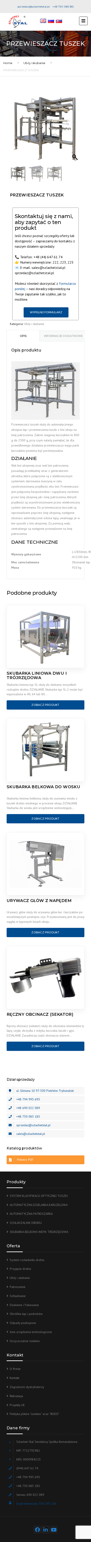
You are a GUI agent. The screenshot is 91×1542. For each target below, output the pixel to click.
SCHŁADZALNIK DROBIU (26, 1223)
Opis (23, 336)
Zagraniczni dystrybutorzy (27, 1387)
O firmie (15, 1369)
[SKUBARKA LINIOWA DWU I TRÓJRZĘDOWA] (45, 636)
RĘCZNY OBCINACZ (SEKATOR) (40, 1014)
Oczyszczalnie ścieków (25, 1341)
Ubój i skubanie (34, 63)
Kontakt (14, 1378)
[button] (75, 130)
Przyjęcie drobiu (20, 1269)
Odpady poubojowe (23, 1323)
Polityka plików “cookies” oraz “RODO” (34, 1414)
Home (7, 63)
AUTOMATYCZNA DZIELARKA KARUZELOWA (39, 1205)
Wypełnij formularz (46, 312)
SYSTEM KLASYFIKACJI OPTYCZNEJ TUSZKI (39, 1196)
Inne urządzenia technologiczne (31, 1332)
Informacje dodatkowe (63, 336)
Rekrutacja (16, 1396)
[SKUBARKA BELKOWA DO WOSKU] (45, 750)
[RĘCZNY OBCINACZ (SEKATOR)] (45, 977)
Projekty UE (17, 1405)
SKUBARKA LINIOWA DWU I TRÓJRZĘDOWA (37, 675)
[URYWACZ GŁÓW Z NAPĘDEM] (45, 863)
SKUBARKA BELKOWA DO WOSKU (43, 787)
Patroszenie (17, 1287)
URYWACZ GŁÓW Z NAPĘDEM (39, 900)
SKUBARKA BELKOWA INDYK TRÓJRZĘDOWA (39, 1232)
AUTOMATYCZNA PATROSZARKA (31, 1214)
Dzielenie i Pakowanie (24, 1305)
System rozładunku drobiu (27, 1260)
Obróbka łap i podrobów (26, 1314)
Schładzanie (18, 1296)
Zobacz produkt (45, 704)
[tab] (23, 335)
